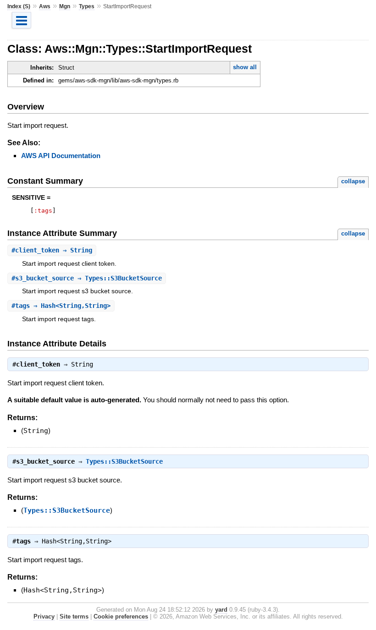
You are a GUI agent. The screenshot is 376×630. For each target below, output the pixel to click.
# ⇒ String (51, 250)
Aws (44, 6)
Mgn (64, 6)
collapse (353, 181)
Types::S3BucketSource (124, 461)
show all (245, 67)
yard (221, 609)
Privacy (44, 616)
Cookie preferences (121, 616)
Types (86, 6)
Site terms (74, 616)
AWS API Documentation (60, 155)
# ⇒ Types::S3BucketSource (86, 278)
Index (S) (18, 6)
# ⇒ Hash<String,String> (61, 305)
